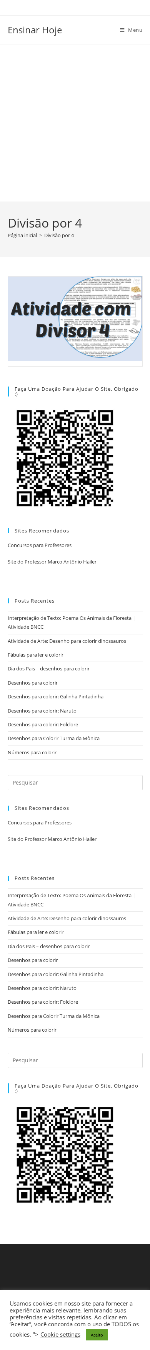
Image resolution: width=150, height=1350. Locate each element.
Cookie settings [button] (60, 1334)
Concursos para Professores (40, 545)
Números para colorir (32, 752)
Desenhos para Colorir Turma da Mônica (54, 738)
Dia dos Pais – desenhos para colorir (49, 668)
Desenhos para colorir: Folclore (43, 724)
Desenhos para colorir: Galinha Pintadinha (55, 696)
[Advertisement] (75, 123)
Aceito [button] (97, 1335)
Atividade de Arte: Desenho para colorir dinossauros (67, 640)
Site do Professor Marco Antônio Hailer (52, 561)
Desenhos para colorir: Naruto (42, 710)
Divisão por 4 (59, 235)
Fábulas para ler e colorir (35, 654)
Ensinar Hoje (35, 29)
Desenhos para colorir (33, 682)
